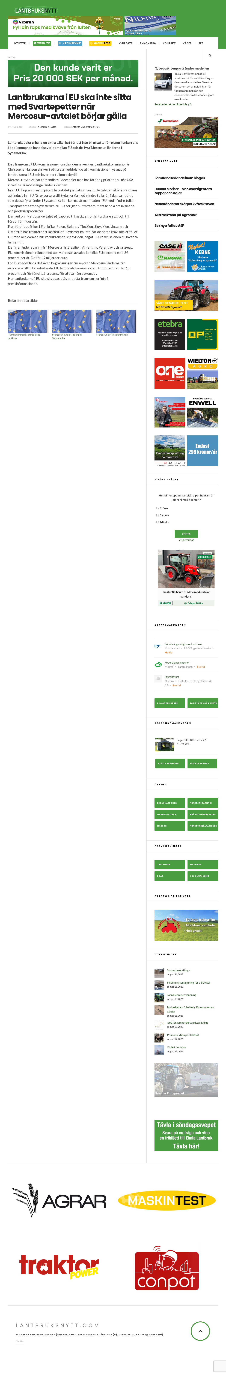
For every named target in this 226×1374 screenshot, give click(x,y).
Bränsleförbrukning (203, 814)
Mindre (164, 522)
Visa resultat (186, 539)
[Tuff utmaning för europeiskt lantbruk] (28, 321)
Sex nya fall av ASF (169, 226)
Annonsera (148, 43)
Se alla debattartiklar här (171, 104)
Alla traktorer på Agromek (175, 215)
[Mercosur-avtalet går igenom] (116, 321)
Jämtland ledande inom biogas (179, 178)
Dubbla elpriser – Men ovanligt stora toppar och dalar (183, 191)
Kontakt (169, 43)
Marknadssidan (166, 814)
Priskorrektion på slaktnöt (183, 1034)
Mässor (162, 826)
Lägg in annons (199, 763)
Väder (187, 43)
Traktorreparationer (203, 826)
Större (164, 508)
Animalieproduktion (86, 127)
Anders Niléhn (47, 127)
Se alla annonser (167, 703)
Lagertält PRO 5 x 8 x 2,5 (192, 742)
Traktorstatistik (201, 803)
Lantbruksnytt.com (58, 1325)
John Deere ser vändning (181, 994)
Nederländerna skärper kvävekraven (184, 204)
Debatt (127, 43)
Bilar (160, 876)
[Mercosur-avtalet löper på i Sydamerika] (72, 321)
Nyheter (20, 43)
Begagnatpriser (167, 803)
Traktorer (163, 864)
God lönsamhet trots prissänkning (187, 1022)
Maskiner (195, 864)
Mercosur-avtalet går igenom (112, 334)
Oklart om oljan (176, 1047)
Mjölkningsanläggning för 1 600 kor (188, 982)
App (200, 43)
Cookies (20, 1341)
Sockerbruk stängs (178, 970)
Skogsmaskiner (199, 876)
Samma (164, 515)
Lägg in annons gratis (204, 703)
